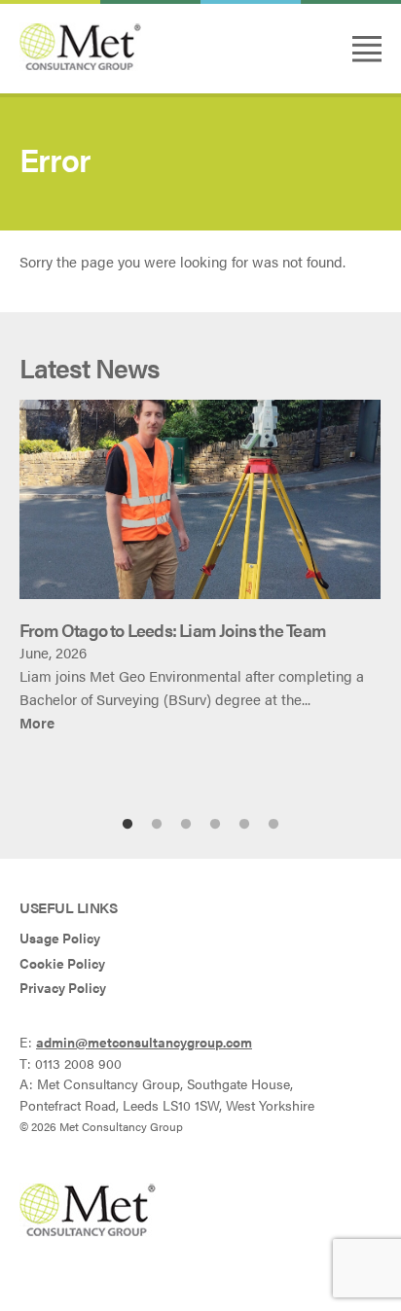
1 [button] (127, 824)
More (37, 722)
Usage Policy (59, 938)
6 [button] (273, 824)
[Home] (80, 64)
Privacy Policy (62, 987)
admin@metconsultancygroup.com (144, 1042)
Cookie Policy (62, 963)
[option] (200, 567)
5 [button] (244, 824)
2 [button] (156, 824)
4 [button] (215, 824)
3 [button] (186, 824)
